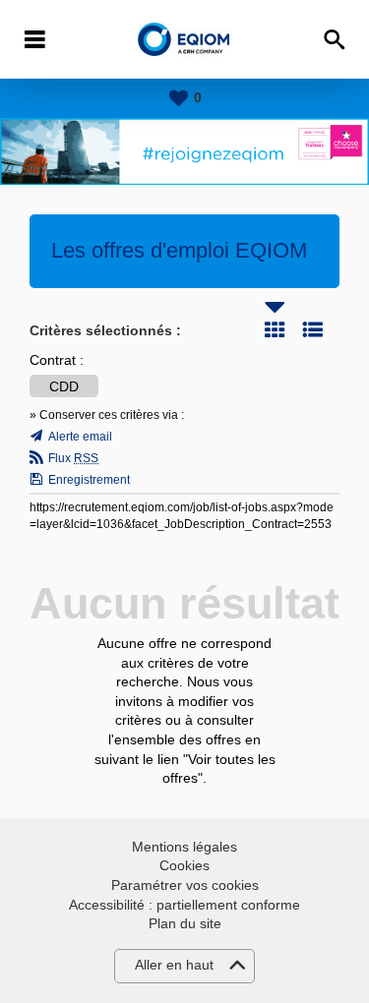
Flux (73, 458)
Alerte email (80, 436)
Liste (313, 329)
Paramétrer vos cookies (185, 885)
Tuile (274, 329)
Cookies (184, 865)
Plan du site (185, 923)
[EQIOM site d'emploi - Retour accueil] (184, 40)
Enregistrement (89, 480)
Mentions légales (184, 847)
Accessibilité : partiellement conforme (184, 905)
